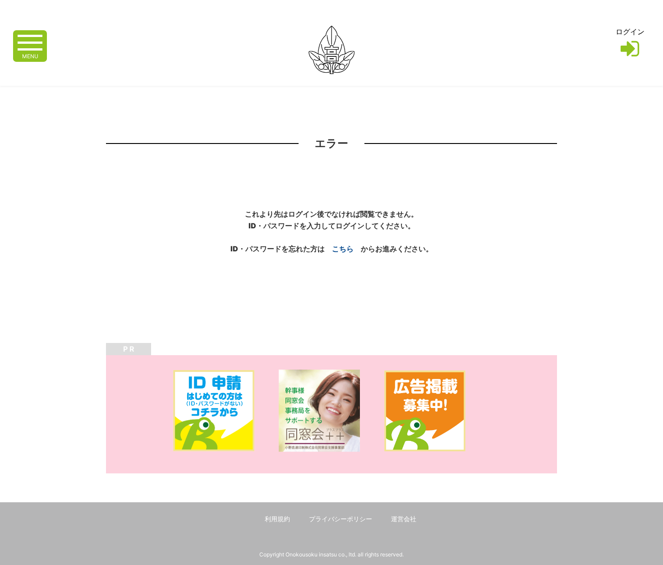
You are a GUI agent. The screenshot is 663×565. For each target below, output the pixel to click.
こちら (343, 248)
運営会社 (403, 519)
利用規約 (277, 519)
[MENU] (30, 41)
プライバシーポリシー (340, 519)
